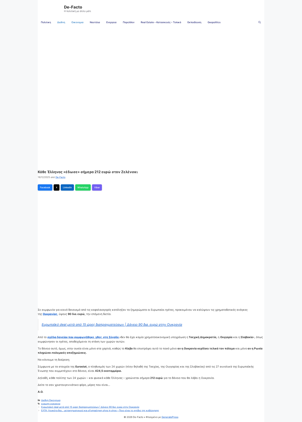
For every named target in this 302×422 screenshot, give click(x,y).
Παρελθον (128, 22)
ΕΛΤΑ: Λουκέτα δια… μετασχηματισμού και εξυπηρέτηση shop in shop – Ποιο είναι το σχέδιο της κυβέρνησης (100, 410)
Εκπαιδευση (194, 22)
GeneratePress (170, 417)
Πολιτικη (46, 22)
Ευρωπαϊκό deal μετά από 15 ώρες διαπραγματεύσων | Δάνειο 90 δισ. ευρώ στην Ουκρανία (112, 324)
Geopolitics (214, 22)
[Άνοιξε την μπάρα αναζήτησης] (259, 22)
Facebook (45, 187)
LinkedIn (67, 187)
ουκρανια (55, 403)
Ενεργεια (111, 22)
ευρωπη (45, 403)
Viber (97, 187)
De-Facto (73, 7)
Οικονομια (77, 22)
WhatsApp (83, 187)
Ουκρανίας (50, 314)
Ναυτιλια (95, 22)
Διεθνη (61, 22)
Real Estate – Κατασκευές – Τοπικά (161, 22)
